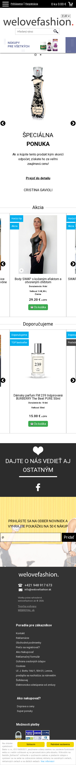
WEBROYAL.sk (26, 610)
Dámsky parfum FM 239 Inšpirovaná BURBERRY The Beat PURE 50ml (38, 397)
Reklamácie (22, 637)
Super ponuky (25, 711)
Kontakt (20, 633)
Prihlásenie (17, 3)
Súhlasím (31, 744)
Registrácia (31, 3)
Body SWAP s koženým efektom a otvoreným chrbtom (38, 281)
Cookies (20, 666)
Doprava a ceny (25, 706)
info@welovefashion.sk (38, 589)
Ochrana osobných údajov (30, 661)
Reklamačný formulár (28, 656)
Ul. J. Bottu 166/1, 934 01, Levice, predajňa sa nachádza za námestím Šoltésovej (36, 675)
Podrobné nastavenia (60, 744)
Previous (3, 123)
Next (73, 123)
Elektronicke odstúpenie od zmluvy (35, 684)
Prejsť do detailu (38, 178)
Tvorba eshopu (27, 606)
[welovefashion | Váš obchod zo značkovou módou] (38, 22)
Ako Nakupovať (25, 652)
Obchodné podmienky (28, 642)
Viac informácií (47, 761)
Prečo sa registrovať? (28, 647)
